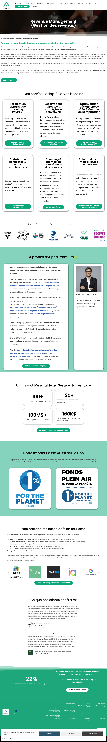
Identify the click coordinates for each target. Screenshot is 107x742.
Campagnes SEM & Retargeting (69, 706)
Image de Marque (86, 710)
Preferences (93, 734)
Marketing (88, 703)
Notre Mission (72, 718)
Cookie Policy (8, 739)
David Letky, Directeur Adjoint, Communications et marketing (53, 652)
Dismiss (71, 734)
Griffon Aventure (39, 625)
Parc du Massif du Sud (41, 653)
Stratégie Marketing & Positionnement (101, 704)
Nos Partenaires (87, 718)
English (34, 7)
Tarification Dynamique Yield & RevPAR (69, 708)
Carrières (88, 720)
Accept (49, 734)
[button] (21, 3)
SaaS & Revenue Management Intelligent (54, 713)
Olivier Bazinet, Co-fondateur (43, 624)
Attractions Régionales (66, 4)
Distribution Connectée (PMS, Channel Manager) (54, 711)
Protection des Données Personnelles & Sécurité (53, 716)
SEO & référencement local (55, 706)
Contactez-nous (102, 720)
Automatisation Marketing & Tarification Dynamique (84, 713)
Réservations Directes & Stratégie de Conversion (83, 708)
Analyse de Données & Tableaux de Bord (98, 706)
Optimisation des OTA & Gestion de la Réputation (98, 708)
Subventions (82, 4)
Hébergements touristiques (45, 4)
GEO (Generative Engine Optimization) (70, 704)
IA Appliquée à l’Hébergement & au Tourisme (68, 713)
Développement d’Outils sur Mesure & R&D (98, 713)
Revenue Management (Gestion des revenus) (53, 708)
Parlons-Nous (22, 7)
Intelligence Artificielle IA (100, 710)
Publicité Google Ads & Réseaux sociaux (84, 706)
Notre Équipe (102, 718)
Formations (28, 4)
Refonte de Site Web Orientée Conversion (69, 711)
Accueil (3, 38)
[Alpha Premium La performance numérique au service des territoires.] (6, 5)
